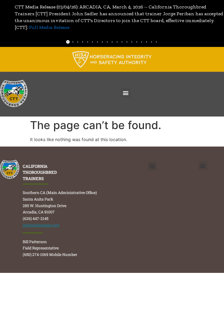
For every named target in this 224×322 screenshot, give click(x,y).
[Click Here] (112, 59)
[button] (125, 92)
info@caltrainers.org (41, 225)
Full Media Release (49, 27)
